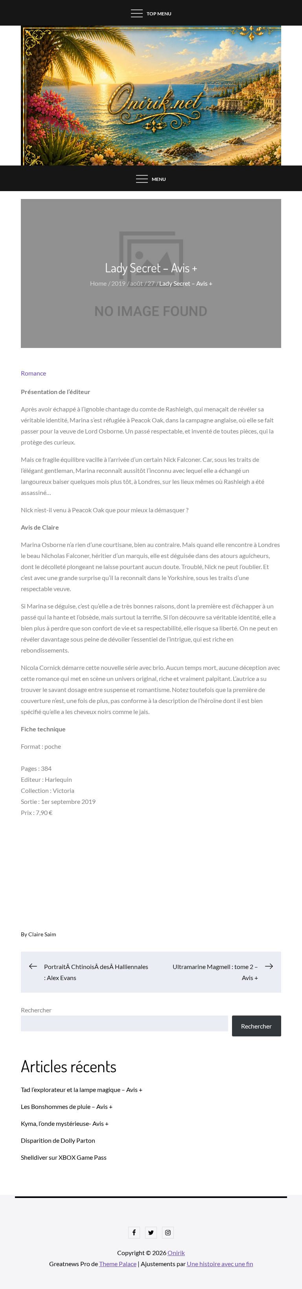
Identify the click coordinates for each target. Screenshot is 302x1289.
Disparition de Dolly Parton (58, 1140)
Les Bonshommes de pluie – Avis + (66, 1106)
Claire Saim (42, 934)
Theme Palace (117, 1263)
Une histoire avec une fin (220, 1263)
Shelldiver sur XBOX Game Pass (64, 1157)
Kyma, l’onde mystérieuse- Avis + (65, 1123)
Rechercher (36, 1010)
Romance (33, 373)
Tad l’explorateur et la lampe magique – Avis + (81, 1089)
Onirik (176, 1252)
